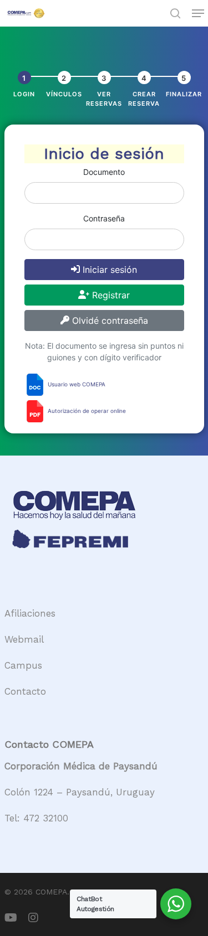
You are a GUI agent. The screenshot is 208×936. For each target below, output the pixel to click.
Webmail (24, 639)
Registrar (109, 295)
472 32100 (45, 818)
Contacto (25, 691)
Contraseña (104, 218)
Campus (23, 665)
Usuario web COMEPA (75, 384)
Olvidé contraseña (108, 320)
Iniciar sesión (108, 269)
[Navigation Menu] (198, 13)
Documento (104, 172)
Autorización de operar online (86, 410)
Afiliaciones (29, 613)
